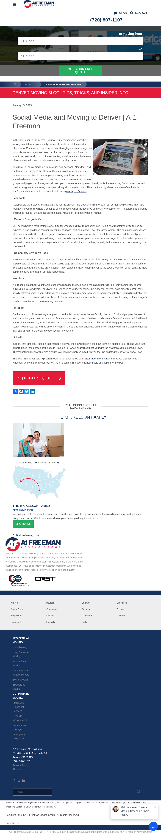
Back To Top (12, 823)
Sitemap (17, 769)
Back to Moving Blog (27, 535)
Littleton (121, 615)
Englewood (16, 615)
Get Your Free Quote (80, 70)
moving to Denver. (76, 191)
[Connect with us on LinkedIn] (23, 781)
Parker (85, 622)
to (140, 48)
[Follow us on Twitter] (18, 781)
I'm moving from (130, 33)
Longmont (16, 622)
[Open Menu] (14, 4)
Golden (50, 615)
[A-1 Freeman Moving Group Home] (39, 4)
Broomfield (122, 603)
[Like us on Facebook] (14, 781)
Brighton (86, 603)
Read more (23, 524)
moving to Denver (100, 358)
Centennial (51, 609)
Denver (120, 609)
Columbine (87, 609)
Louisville (51, 622)
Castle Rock (17, 609)
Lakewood (87, 615)
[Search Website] (139, 792)
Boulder (50, 603)
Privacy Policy (20, 765)
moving (16, 144)
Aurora (14, 603)
